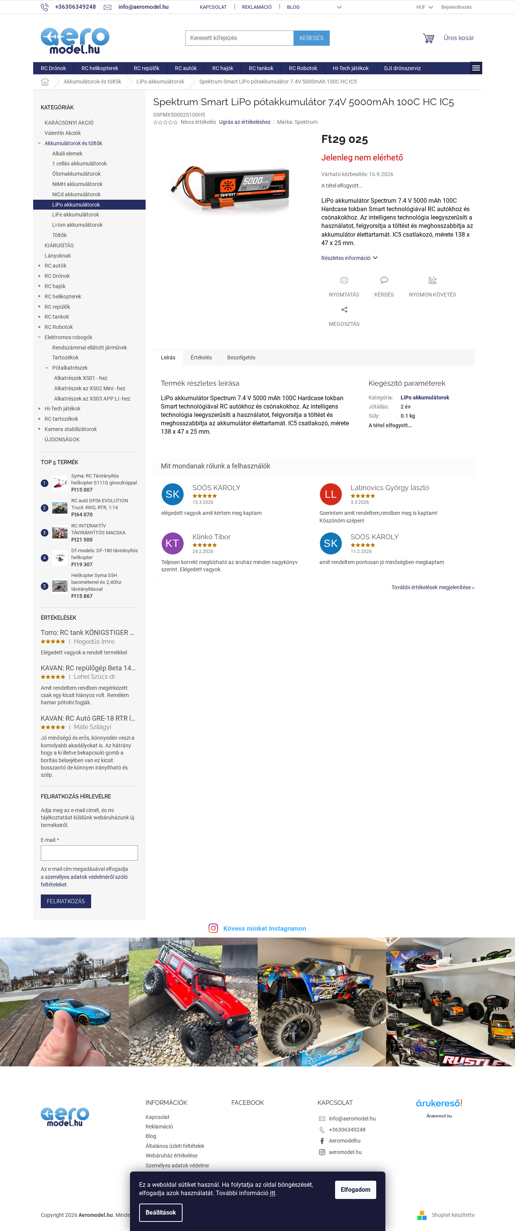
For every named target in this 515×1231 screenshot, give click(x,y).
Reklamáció (257, 7)
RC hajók (55, 286)
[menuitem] (53, 68)
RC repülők (57, 307)
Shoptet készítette (453, 1215)
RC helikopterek (63, 296)
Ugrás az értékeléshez (245, 122)
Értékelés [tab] (201, 357)
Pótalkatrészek (70, 368)
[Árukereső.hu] (439, 1106)
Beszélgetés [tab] (241, 357)
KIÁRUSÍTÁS (59, 245)
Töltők (59, 235)
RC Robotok (59, 327)
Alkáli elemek (67, 154)
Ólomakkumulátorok (76, 174)
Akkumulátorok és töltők (73, 143)
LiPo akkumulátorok (76, 205)
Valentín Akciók (63, 133)
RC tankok (57, 317)
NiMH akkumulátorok (77, 184)
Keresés (312, 38)
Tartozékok (65, 357)
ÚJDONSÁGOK (62, 439)
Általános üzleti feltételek (175, 1146)
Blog (293, 7)
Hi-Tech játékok (62, 409)
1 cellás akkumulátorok (79, 163)
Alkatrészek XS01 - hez (80, 378)
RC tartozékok (61, 419)
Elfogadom (356, 1189)
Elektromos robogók (68, 337)
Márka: (297, 122)
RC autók (55, 266)
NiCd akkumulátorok (76, 194)
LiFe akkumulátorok (75, 215)
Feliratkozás (66, 901)
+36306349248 (347, 1130)
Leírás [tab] (168, 357)
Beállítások (161, 1212)
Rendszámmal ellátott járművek (89, 348)
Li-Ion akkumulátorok (77, 225)
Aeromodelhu (345, 1141)
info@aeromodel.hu (352, 1119)
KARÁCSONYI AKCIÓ (69, 123)
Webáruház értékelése (171, 1155)
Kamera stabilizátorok (71, 429)
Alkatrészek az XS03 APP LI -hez (92, 399)
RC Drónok (57, 276)
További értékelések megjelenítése (431, 587)
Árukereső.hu (439, 1116)
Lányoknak (58, 256)
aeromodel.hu (345, 1152)
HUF (421, 7)
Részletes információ (346, 258)
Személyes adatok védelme (177, 1165)
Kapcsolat (213, 7)
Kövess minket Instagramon (264, 928)
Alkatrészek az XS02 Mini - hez (89, 388)
